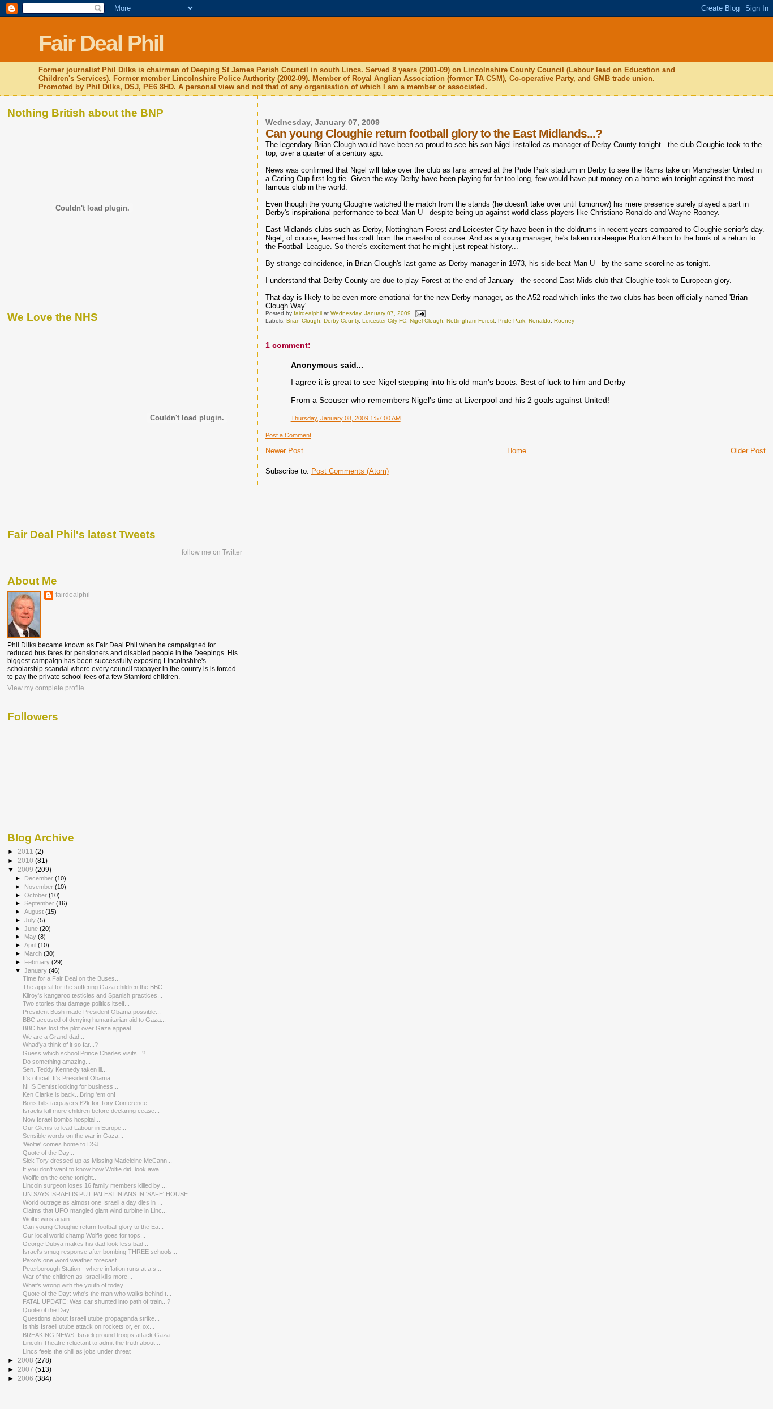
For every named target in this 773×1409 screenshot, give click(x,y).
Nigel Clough (426, 320)
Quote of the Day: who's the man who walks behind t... (97, 1293)
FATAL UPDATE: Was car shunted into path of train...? (96, 1301)
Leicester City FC (384, 320)
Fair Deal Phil (101, 43)
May (31, 936)
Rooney (564, 320)
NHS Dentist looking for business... (70, 1086)
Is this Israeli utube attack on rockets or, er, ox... (88, 1326)
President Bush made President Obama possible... (92, 1011)
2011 (26, 851)
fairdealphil (72, 595)
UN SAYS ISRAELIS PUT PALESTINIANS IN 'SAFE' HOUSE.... (109, 1194)
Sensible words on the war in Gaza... (73, 1135)
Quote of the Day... (48, 1152)
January (36, 970)
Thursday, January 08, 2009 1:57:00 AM (346, 418)
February (37, 962)
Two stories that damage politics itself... (76, 1003)
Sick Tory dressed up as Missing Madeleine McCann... (97, 1160)
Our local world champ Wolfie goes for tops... (84, 1235)
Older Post (748, 450)
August (34, 911)
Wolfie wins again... (49, 1218)
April (31, 945)
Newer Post (284, 450)
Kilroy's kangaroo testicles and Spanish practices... (92, 995)
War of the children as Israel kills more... (77, 1276)
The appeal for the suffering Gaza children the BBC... (95, 986)
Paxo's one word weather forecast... (72, 1260)
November (39, 886)
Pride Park (511, 320)
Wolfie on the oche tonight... (60, 1177)
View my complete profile (45, 688)
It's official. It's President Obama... (69, 1078)
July (30, 920)
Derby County (341, 320)
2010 (26, 860)
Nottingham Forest (470, 320)
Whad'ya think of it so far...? (60, 1044)
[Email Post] (420, 313)
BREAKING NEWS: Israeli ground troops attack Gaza (96, 1334)
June (32, 928)
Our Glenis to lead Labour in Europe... (74, 1127)
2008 (26, 1360)
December (39, 878)
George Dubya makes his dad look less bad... (85, 1243)
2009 (26, 869)
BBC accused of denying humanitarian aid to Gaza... (94, 1019)
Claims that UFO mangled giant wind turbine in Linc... (95, 1210)
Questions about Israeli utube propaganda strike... (91, 1318)
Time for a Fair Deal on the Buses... (71, 978)
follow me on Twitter (212, 552)
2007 (26, 1369)
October (36, 895)
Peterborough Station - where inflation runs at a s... (92, 1268)
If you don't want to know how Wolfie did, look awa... (93, 1169)
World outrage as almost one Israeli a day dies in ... (92, 1202)
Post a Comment (288, 435)
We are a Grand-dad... (53, 1036)
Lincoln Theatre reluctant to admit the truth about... (91, 1342)
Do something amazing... (57, 1061)
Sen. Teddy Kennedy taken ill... (65, 1069)
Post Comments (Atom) (350, 471)
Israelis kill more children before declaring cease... (91, 1110)
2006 (26, 1378)
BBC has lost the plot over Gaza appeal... (79, 1028)
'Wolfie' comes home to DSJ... (63, 1144)
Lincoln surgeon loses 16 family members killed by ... (95, 1185)
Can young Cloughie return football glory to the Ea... (93, 1226)
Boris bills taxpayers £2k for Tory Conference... (87, 1102)
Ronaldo (540, 320)
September (40, 903)
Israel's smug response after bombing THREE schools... (100, 1251)
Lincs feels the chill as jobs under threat (77, 1351)
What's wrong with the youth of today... (75, 1285)
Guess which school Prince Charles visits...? (84, 1053)
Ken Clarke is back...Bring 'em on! (69, 1094)
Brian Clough (303, 320)
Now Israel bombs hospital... (61, 1119)
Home (516, 450)
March (34, 953)
